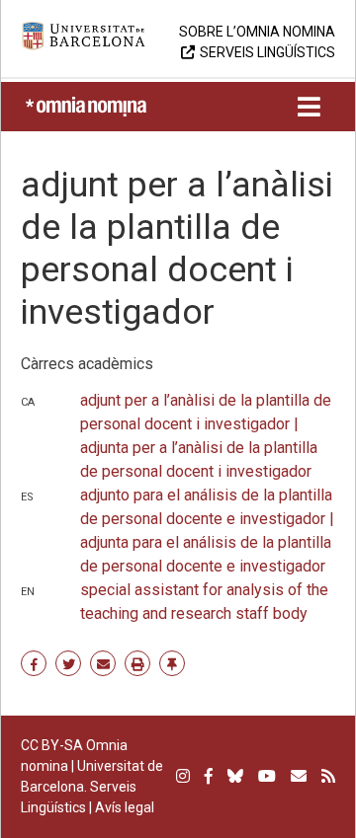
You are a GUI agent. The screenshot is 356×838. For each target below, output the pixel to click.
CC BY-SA (52, 745)
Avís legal (124, 807)
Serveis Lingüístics (267, 52)
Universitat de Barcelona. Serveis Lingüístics (92, 786)
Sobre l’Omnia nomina (257, 31)
